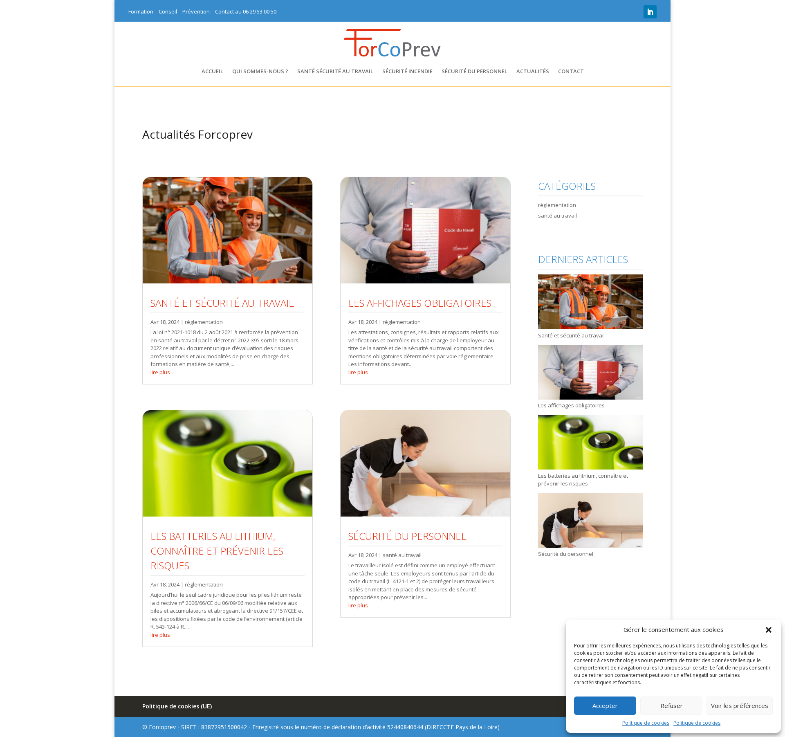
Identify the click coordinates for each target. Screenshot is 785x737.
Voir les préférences (739, 705)
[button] (769, 630)
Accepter (605, 705)
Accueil (212, 71)
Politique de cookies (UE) (177, 706)
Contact (571, 71)
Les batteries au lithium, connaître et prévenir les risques (216, 550)
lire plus (160, 372)
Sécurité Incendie (407, 71)
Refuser (671, 705)
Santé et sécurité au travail (222, 303)
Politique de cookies (645, 722)
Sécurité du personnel (474, 71)
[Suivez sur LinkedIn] (650, 11)
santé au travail (402, 555)
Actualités (532, 71)
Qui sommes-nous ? (260, 71)
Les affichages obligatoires (419, 303)
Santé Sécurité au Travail (335, 71)
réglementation (204, 322)
